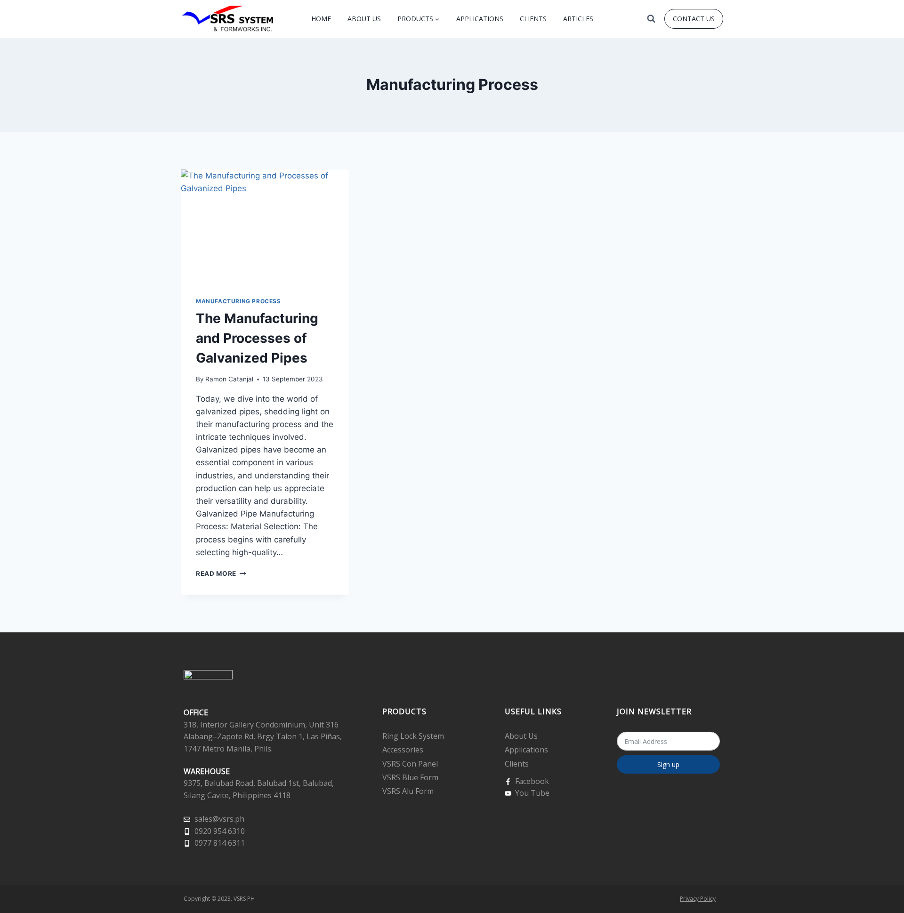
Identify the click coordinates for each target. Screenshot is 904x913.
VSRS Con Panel (410, 764)
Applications (479, 18)
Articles (578, 18)
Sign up (668, 764)
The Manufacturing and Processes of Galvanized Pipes (257, 338)
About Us (364, 18)
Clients (533, 18)
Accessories (402, 749)
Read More (221, 573)
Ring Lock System (413, 736)
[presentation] (265, 226)
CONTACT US (694, 18)
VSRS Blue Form (410, 777)
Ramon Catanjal (229, 379)
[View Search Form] (651, 18)
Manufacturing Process (238, 301)
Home (321, 18)
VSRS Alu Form (408, 791)
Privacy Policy (698, 899)
